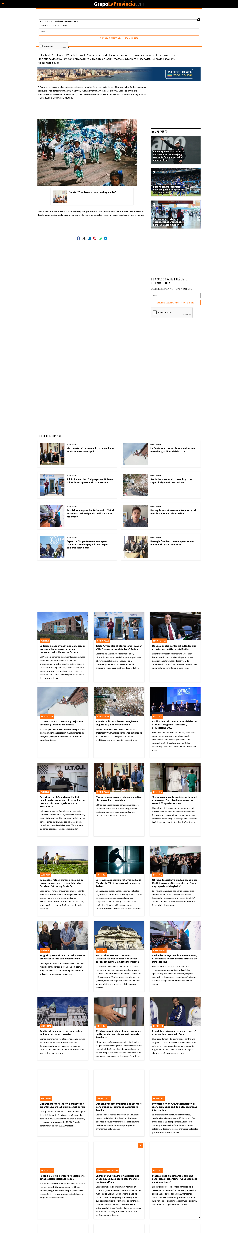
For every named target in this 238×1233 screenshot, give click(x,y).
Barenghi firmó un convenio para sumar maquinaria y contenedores (172, 543)
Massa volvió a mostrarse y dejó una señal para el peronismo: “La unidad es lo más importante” (174, 1179)
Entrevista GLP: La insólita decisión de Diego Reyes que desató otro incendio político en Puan (117, 1179)
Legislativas (159, 640)
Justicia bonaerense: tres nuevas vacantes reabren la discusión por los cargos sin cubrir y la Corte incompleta (117, 958)
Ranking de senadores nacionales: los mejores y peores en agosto (61, 1033)
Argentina (46, 1098)
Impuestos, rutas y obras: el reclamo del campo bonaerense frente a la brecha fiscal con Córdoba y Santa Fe (62, 883)
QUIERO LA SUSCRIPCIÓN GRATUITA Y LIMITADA (175, 302)
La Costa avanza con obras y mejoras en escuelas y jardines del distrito (172, 450)
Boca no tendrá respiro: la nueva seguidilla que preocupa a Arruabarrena (169, 189)
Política (45, 640)
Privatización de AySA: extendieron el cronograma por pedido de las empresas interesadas (174, 1106)
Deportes (158, 1025)
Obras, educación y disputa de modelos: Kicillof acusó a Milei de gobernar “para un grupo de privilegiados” (174, 883)
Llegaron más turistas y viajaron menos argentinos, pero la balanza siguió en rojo (63, 1105)
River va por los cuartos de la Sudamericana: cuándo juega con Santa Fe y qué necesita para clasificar (168, 155)
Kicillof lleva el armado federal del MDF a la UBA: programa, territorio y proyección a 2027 (174, 724)
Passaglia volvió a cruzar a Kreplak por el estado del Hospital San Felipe (173, 512)
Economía (45, 874)
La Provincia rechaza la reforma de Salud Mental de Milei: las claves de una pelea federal (118, 883)
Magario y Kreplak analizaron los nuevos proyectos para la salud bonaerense (62, 957)
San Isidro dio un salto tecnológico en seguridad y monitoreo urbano (171, 481)
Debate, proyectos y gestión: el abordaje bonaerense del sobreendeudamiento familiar (119, 1106)
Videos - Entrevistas (107, 1170)
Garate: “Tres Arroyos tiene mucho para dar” (92, 192)
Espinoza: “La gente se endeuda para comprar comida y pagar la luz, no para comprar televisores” (88, 544)
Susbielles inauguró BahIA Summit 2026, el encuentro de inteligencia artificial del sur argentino (90, 513)
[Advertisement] (93, 108)
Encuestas (46, 1025)
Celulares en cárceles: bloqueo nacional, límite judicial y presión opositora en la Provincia (118, 1034)
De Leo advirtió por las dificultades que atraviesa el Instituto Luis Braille (174, 647)
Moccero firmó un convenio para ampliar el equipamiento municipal (90, 450)
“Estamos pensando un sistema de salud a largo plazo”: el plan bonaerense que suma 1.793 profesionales (174, 800)
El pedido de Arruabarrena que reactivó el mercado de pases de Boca (174, 1033)
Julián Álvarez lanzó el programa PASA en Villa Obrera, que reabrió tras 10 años (90, 481)
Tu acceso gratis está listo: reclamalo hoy (169, 281)
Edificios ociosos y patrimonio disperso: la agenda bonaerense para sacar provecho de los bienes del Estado (62, 649)
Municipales (72, 444)
